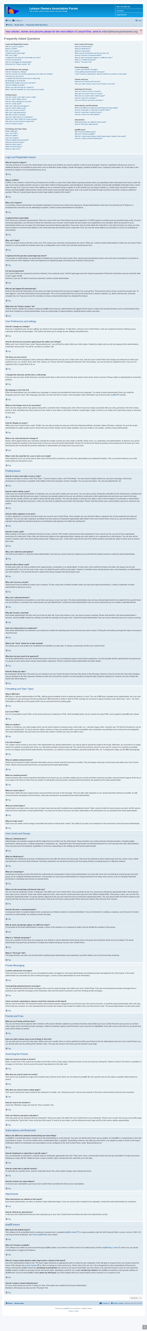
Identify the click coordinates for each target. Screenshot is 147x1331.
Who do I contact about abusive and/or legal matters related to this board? (100, 136)
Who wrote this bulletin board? (85, 132)
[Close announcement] (141, 30)
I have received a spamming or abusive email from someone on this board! (101, 74)
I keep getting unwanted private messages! (90, 72)
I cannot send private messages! (86, 69)
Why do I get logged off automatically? (18, 62)
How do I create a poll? (13, 104)
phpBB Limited (70, 1232)
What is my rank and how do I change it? (19, 87)
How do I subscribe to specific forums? (88, 112)
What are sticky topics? (13, 144)
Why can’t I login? (11, 55)
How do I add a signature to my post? (18, 101)
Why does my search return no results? (88, 93)
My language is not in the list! (15, 81)
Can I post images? (12, 138)
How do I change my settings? (16, 72)
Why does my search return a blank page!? (90, 96)
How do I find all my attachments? (86, 124)
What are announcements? (14, 142)
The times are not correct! (14, 76)
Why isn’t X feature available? (85, 134)
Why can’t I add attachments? (15, 112)
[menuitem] (8, 20)
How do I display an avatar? (15, 85)
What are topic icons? (13, 149)
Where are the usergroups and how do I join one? (92, 53)
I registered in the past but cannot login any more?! (23, 57)
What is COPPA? (11, 49)
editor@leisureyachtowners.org (120, 31)
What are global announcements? (17, 140)
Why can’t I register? (12, 51)
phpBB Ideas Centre (110, 1248)
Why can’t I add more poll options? (17, 106)
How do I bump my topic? (14, 123)
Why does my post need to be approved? (19, 121)
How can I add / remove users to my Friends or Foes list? (95, 84)
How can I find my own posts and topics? (89, 100)
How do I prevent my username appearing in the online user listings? (29, 74)
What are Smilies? (11, 135)
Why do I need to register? (14, 46)
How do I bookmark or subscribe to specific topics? (93, 110)
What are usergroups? (82, 51)
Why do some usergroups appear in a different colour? (94, 57)
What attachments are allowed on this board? (90, 122)
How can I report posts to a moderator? (19, 117)
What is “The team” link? (83, 62)
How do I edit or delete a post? (16, 99)
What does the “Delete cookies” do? (17, 64)
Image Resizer (122, 15)
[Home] (17, 9)
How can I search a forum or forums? (88, 91)
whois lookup (31, 1265)
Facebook (120, 10)
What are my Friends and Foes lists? (87, 81)
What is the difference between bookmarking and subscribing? (96, 108)
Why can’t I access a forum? (15, 110)
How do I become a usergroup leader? (88, 55)
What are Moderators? (82, 49)
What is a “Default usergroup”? (85, 60)
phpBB (113, 395)
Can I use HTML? (11, 133)
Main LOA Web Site (123, 6)
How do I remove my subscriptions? (87, 114)
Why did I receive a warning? (15, 115)
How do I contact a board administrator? (89, 138)
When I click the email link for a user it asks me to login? (24, 89)
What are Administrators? (83, 46)
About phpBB (37, 1235)
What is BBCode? (11, 131)
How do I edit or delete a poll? (15, 108)
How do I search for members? (85, 98)
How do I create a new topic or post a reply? (20, 97)
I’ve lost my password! (13, 60)
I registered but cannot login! (15, 53)
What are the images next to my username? (20, 83)
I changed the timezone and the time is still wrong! (22, 78)
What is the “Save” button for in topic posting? (21, 119)
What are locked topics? (13, 146)
